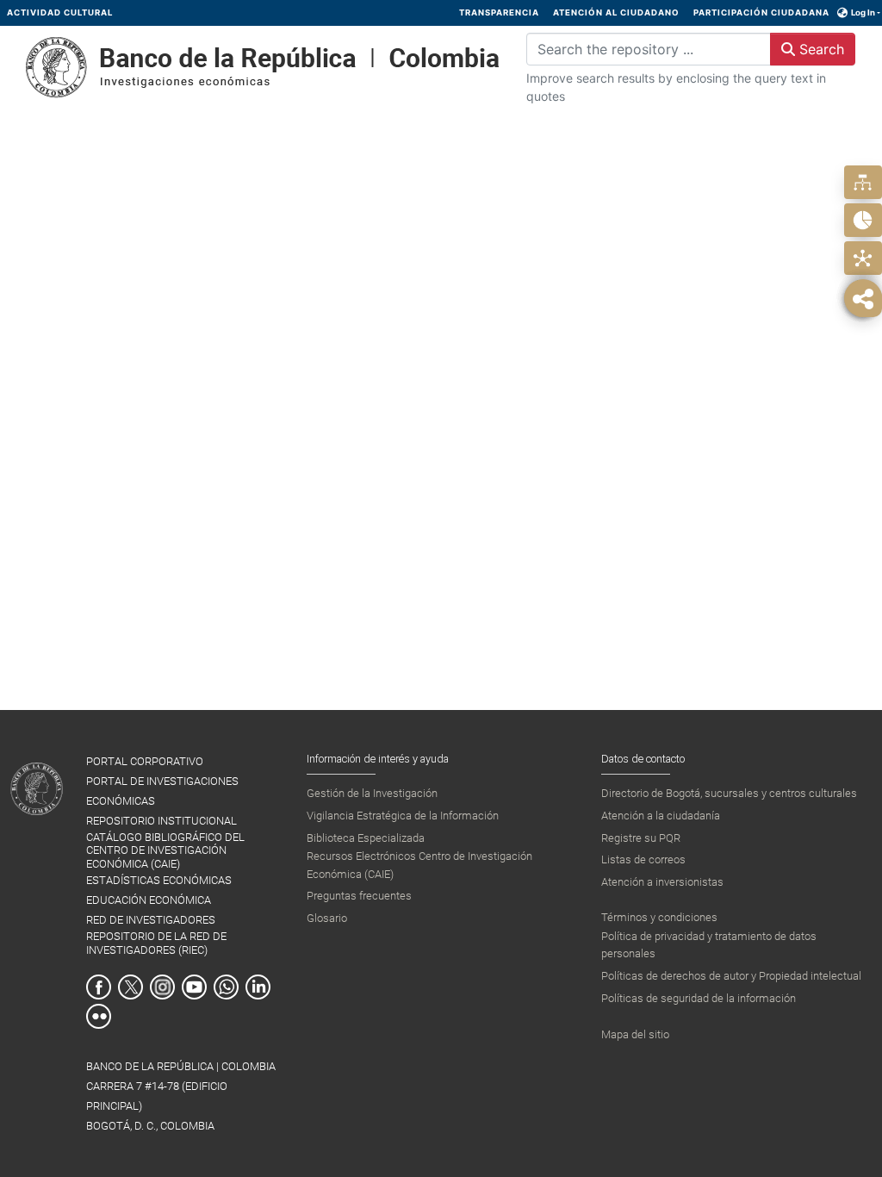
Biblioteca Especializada (366, 837)
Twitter (130, 987)
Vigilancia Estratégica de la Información (403, 815)
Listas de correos (643, 859)
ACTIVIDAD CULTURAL (60, 12)
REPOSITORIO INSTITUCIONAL (161, 820)
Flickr (98, 1016)
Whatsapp (226, 987)
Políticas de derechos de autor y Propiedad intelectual (731, 975)
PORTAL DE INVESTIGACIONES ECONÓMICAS (162, 791)
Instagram (162, 987)
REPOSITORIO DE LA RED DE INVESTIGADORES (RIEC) (156, 943)
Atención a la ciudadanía (660, 815)
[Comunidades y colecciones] (862, 182)
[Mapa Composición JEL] (862, 258)
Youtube (194, 987)
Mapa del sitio (635, 1034)
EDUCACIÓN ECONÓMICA (148, 900)
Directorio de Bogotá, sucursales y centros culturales (729, 793)
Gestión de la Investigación (372, 793)
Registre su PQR (640, 837)
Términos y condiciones (659, 917)
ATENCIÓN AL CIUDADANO (616, 12)
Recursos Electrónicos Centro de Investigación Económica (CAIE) (419, 865)
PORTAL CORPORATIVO (144, 761)
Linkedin (257, 987)
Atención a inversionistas (662, 881)
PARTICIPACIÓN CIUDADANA (761, 12)
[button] (842, 13)
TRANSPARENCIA (499, 12)
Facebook (98, 987)
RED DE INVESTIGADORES (150, 919)
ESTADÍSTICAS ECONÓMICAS (159, 880)
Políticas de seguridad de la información (698, 998)
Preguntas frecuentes (359, 895)
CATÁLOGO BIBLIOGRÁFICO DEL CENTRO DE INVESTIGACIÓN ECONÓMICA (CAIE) (165, 850)
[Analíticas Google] (862, 220)
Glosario (327, 918)
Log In (863, 12)
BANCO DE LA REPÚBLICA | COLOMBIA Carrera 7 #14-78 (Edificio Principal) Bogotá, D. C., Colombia (181, 1096)
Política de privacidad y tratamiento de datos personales (709, 945)
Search (819, 49)
